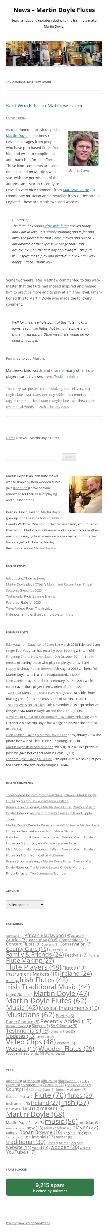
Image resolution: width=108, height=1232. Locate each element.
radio (12, 1132)
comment (24, 400)
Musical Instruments (69, 1007)
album (49, 1080)
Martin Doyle (17, 135)
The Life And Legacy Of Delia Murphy (57, 867)
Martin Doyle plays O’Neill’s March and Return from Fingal (49, 584)
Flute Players (73, 388)
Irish (12, 980)
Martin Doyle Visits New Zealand (45, 801)
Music (22, 1007)
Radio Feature (22, 1022)
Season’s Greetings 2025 (24, 590)
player (85, 1127)
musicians (15, 1128)
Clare (13, 1084)
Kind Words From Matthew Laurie (45, 105)
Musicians (33, 394)
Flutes (74, 968)
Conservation (75, 944)
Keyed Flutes (19, 994)
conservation (79, 1085)
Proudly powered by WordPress (28, 1223)
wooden (64, 1147)
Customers (58, 950)
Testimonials (76, 394)
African (31, 1080)
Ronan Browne (18, 1026)
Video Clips (31, 1041)
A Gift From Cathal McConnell (42, 855)
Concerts (50, 944)
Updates (20, 1035)
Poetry (65, 1016)
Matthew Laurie (76, 189)
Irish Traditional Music (48, 986)
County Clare (27, 948)
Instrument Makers (32, 974)
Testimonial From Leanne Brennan (32, 596)
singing (85, 1133)
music (61, 1121)
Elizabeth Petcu (19, 1096)
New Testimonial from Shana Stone (47, 831)
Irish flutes (21, 488)
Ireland (76, 973)
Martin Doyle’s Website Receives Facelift (50, 843)
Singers (41, 1025)
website (18, 1147)
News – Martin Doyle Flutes (54, 10)
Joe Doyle (14, 1109)
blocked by (55, 1188)
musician (89, 1122)
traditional (25, 1142)
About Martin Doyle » (40, 548)
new (34, 1128)
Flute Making (52, 388)
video (77, 1143)
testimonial (14, 406)
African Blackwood (47, 935)
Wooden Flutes (66, 1048)
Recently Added (54, 394)
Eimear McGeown (71, 1089)
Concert (54, 1085)
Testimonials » (66, 376)
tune (52, 1142)
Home (10, 438)
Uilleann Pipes (62, 1031)
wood (40, 1147)
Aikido (77, 936)
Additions (15, 936)
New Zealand (57, 1128)
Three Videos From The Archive (29, 608)
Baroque (37, 939)
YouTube (21, 1152)
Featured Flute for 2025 (23, 602)
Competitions (73, 939)
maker (52, 1108)
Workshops (55, 1053)
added (14, 1080)
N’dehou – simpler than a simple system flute (39, 614)
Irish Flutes (44, 979)
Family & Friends (35, 954)
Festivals (76, 955)
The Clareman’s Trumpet (48, 873)
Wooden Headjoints (25, 1053)
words (29, 406)
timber (64, 1137)
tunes (64, 1143)
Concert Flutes (23, 944)
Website (21, 1049)
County (18, 1089)
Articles (16, 940)
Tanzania (14, 1137)
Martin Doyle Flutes (55, 400)
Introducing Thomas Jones (25, 578)
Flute (93, 955)
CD (53, 939)
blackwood (69, 1080)
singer (70, 1133)
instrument (18, 1103)
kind (36, 400)
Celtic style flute (55, 226)
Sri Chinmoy (64, 1025)
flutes (80, 1096)
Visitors (66, 1042)
